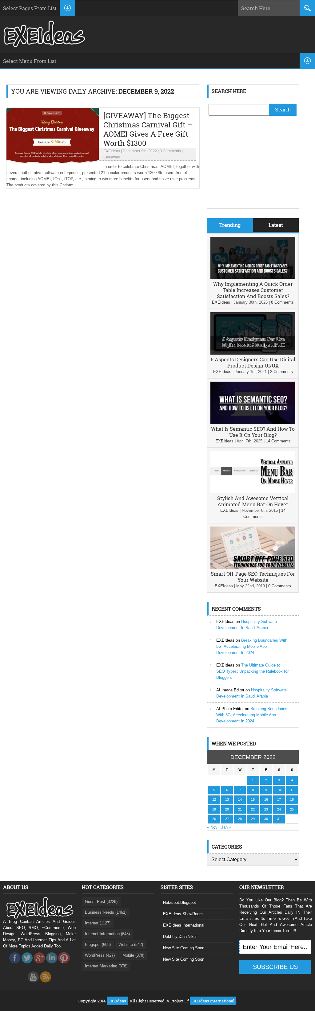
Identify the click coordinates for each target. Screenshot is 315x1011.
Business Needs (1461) (105, 912)
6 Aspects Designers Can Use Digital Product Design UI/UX (253, 362)
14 (240, 799)
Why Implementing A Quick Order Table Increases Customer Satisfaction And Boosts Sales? (253, 290)
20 (227, 809)
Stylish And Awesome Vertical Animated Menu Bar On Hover (253, 501)
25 (292, 809)
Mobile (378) (133, 955)
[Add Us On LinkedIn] (52, 965)
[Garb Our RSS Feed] (45, 984)
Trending (230, 225)
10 (279, 790)
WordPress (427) (100, 955)
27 (227, 819)
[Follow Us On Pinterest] (64, 965)
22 (253, 809)
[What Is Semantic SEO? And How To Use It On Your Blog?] (252, 422)
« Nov (212, 827)
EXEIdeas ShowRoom (183, 914)
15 (253, 799)
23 (266, 809)
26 (214, 819)
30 (266, 819)
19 (214, 809)
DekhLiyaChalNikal (180, 936)
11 (292, 790)
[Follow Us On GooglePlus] (39, 965)
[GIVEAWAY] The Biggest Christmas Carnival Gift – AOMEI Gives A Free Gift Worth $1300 (147, 129)
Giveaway (111, 157)
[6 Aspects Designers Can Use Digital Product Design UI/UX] (252, 353)
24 (279, 809)
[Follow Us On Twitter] (27, 965)
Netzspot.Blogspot (179, 902)
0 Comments (170, 151)
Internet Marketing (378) (106, 966)
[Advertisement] (253, 169)
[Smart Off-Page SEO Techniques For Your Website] (252, 567)
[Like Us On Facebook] (15, 965)
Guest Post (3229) (101, 901)
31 (279, 819)
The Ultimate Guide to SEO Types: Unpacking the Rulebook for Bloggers (252, 671)
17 (279, 799)
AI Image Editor (230, 690)
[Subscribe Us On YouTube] (33, 984)
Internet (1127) (97, 923)
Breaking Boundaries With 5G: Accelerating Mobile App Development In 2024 (251, 646)
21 (240, 809)
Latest (276, 225)
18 (292, 799)
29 (253, 819)
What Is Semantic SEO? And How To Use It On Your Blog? (253, 432)
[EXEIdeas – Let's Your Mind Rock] (44, 45)
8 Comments (282, 302)
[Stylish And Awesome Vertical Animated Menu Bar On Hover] (252, 492)
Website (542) (130, 944)
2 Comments (281, 371)
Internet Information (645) (107, 933)
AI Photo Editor (230, 708)
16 (266, 799)
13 (227, 799)
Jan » (226, 827)
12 (214, 799)
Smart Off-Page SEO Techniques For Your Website (253, 576)
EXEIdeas (111, 151)
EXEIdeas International (183, 925)
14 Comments (278, 441)
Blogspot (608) (98, 944)
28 (240, 819)
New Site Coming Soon (183, 948)
